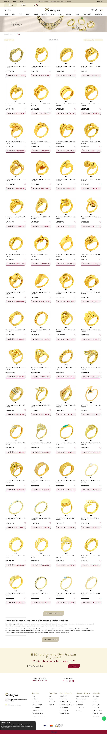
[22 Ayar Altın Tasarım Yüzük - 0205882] (41, 205)
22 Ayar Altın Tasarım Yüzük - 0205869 (41, 330)
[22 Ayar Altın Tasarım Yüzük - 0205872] (66, 281)
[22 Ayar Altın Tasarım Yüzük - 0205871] (91, 281)
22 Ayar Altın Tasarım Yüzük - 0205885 (91, 179)
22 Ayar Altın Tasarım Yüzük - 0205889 (16, 179)
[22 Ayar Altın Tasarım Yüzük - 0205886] (66, 168)
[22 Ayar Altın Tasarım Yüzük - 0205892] (66, 130)
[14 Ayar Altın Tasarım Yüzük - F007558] (16, 55)
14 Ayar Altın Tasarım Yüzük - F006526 (91, 405)
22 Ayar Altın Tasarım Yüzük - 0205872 (66, 292)
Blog (21, 1)
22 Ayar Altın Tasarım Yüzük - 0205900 (41, 104)
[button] (15, 63)
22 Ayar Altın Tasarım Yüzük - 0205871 (91, 292)
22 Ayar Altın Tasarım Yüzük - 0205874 (16, 292)
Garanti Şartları (64, 699)
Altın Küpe (95, 699)
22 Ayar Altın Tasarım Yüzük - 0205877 (66, 254)
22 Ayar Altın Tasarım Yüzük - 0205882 (41, 217)
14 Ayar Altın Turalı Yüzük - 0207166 (66, 518)
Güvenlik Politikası (64, 713)
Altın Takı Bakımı (80, 707)
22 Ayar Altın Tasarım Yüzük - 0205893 (41, 141)
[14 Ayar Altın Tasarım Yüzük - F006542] (66, 393)
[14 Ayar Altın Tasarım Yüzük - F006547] (66, 356)
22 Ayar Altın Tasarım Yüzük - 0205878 (41, 254)
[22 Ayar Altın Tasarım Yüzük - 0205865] (16, 356)
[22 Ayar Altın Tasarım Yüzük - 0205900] (41, 92)
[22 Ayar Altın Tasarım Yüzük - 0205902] (91, 55)
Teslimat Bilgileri (64, 707)
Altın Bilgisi (79, 710)
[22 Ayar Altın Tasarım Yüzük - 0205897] (91, 92)
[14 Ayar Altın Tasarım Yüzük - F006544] (16, 393)
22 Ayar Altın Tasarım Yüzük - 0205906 (41, 66)
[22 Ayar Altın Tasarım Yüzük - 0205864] (41, 356)
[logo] (12, 694)
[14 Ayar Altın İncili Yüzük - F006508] (41, 431)
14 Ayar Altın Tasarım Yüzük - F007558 (16, 66)
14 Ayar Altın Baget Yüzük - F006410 (91, 443)
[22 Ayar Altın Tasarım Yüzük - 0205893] (41, 130)
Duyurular (51, 704)
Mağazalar (6, 1)
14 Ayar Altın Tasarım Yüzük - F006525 (16, 443)
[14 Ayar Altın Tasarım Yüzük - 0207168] (16, 506)
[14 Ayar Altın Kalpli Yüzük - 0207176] (91, 469)
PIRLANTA (36, 5)
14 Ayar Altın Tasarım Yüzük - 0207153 (16, 593)
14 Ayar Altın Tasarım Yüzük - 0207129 (41, 593)
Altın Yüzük (96, 696)
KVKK (33, 696)
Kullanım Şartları (64, 710)
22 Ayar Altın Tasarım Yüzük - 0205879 (16, 254)
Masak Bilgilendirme (37, 713)
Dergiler (51, 699)
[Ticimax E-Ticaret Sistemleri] (54, 732)
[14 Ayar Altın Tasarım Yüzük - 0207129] (41, 582)
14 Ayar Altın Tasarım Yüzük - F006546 (91, 367)
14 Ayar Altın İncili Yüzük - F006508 (41, 443)
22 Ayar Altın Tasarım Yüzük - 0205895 (16, 141)
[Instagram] (70, 681)
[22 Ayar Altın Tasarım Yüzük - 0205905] (66, 55)
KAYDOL (74, 666)
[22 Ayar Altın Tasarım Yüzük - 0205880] (91, 205)
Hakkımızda (35, 699)
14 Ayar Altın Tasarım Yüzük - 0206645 (66, 480)
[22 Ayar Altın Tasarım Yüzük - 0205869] (41, 318)
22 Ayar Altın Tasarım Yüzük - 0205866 (91, 330)
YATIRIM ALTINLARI (23, 5)
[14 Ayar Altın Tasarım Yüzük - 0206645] (66, 469)
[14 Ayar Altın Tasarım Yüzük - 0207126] (66, 582)
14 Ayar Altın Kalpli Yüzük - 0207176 (91, 480)
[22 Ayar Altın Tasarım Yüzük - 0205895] (16, 130)
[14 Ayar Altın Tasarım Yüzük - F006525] (16, 431)
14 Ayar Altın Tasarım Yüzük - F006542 (66, 405)
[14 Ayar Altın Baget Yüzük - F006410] (91, 431)
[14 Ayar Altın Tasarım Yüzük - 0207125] (91, 582)
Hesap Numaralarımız (38, 710)
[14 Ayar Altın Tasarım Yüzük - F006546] (91, 356)
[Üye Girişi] (96, 10)
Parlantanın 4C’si (80, 699)
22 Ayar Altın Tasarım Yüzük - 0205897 (91, 104)
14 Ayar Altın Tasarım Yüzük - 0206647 (41, 480)
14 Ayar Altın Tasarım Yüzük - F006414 (66, 443)
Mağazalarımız (36, 707)
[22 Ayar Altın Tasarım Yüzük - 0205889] (16, 168)
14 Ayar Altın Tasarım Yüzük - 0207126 (66, 593)
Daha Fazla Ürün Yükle (53, 613)
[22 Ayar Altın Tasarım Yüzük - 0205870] (16, 318)
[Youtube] (73, 681)
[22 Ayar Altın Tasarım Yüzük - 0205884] (16, 205)
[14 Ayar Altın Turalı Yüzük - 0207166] (66, 506)
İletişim (15, 1)
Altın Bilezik (96, 707)
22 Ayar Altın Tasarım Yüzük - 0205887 (41, 179)
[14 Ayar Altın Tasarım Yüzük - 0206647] (41, 469)
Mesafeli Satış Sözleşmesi (39, 716)
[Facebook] (63, 681)
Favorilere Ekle (25, 71)
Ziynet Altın (96, 716)
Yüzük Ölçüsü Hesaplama (66, 704)
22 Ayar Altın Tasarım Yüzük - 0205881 (66, 217)
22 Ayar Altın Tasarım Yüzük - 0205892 (66, 141)
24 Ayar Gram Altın (98, 713)
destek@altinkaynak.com (14, 705)
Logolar (51, 696)
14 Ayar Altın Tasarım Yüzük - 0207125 (91, 593)
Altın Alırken (79, 704)
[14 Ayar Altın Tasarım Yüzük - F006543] (41, 393)
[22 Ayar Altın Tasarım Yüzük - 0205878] (41, 243)
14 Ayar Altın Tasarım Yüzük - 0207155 (91, 556)
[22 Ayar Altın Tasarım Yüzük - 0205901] (16, 92)
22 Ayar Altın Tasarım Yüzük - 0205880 (91, 217)
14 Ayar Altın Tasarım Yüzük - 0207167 (41, 518)
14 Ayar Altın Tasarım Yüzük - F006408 (16, 480)
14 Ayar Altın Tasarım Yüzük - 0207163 (16, 556)
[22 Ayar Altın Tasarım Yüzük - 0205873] (41, 281)
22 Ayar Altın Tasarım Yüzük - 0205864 (41, 367)
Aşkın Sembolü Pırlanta (82, 696)
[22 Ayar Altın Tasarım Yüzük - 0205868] (66, 318)
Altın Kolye (95, 702)
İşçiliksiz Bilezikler (97, 710)
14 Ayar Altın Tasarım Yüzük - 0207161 (41, 556)
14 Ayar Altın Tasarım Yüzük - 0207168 (16, 518)
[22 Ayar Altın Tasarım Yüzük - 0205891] (91, 130)
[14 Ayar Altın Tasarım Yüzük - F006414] (66, 431)
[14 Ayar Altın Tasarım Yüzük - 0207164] (91, 506)
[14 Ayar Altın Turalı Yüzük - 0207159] (66, 544)
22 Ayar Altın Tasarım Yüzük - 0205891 (91, 141)
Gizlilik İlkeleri (63, 696)
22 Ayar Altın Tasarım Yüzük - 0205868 (66, 330)
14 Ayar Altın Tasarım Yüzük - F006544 (16, 405)
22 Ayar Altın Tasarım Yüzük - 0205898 (66, 104)
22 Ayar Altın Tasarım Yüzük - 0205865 (16, 367)
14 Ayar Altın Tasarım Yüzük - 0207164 (91, 518)
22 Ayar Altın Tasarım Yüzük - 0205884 (16, 217)
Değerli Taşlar (80, 702)
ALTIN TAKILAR (10, 5)
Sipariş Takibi (99, 1)
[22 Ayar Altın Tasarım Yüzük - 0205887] (41, 168)
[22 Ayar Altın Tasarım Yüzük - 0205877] (66, 243)
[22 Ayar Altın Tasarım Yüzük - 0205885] (91, 168)
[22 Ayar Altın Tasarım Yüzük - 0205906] (41, 55)
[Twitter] (66, 681)
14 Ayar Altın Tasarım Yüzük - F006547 (66, 367)
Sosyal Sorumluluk (37, 704)
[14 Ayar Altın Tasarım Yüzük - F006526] (91, 393)
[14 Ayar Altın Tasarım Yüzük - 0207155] (91, 544)
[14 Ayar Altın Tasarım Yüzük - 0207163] (16, 544)
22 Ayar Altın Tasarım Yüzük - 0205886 (66, 179)
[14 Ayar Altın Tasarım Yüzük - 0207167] (41, 506)
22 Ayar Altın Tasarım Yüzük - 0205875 (91, 254)
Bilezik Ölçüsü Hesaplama (66, 702)
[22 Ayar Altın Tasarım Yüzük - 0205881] (66, 205)
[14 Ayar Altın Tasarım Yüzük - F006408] (16, 469)
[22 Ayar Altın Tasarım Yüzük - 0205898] (66, 92)
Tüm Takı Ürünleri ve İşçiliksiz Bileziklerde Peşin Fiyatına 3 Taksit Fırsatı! (53, 1)
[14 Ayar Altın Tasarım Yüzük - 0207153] (16, 582)
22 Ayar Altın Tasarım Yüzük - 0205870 (16, 330)
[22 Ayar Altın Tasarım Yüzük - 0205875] (91, 243)
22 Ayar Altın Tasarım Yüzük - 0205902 (91, 66)
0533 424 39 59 (39, 680)
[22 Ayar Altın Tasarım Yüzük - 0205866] (91, 318)
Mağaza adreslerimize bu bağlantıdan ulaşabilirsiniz (17, 700)
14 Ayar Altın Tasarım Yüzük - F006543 (41, 405)
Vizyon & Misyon (36, 702)
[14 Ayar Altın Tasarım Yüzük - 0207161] (41, 544)
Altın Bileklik (96, 704)
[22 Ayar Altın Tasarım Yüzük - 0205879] (16, 243)
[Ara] (5, 10)
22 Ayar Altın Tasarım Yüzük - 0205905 (66, 66)
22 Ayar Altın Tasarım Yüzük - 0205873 (41, 292)
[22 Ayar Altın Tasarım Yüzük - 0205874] (16, 281)
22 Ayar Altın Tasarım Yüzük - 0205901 (16, 104)
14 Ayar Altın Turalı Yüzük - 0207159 (66, 556)
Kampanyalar (52, 702)
